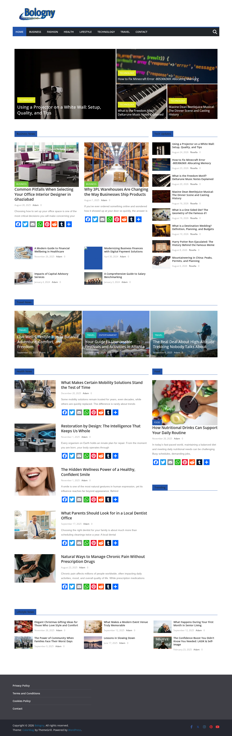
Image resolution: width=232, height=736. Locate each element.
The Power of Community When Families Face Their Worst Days (54, 639)
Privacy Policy (21, 685)
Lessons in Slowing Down (119, 638)
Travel (125, 32)
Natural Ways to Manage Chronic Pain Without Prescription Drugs (103, 559)
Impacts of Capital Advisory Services (51, 275)
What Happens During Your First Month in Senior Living (193, 623)
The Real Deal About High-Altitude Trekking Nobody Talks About (184, 344)
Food (157, 422)
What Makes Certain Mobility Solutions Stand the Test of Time (102, 385)
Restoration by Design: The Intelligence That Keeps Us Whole (100, 428)
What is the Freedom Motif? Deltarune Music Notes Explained (140, 112)
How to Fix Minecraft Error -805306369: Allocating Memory (158, 79)
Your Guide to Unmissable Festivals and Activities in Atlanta (114, 344)
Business (35, 32)
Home (19, 32)
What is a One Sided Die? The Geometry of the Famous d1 (190, 211)
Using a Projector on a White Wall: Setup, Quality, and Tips (59, 110)
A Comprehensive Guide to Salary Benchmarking (125, 275)
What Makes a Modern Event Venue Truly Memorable (126, 623)
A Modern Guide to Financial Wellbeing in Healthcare (52, 249)
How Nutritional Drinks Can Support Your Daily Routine (185, 430)
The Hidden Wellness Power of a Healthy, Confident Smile (98, 472)
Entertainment (108, 335)
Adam (36, 205)
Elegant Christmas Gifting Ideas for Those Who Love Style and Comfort (56, 623)
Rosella (194, 152)
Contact (141, 32)
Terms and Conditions (26, 693)
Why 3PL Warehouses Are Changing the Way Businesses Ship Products (116, 192)
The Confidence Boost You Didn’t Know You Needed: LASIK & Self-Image (193, 641)
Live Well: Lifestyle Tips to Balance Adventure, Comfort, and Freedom (48, 341)
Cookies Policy (22, 701)
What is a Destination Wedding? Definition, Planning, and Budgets (193, 227)
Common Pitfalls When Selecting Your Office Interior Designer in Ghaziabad (43, 194)
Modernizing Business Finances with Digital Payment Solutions (123, 249)
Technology (106, 32)
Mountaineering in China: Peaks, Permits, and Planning (192, 259)
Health (69, 32)
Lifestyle (86, 32)
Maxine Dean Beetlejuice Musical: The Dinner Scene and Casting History (191, 110)
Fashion (52, 32)
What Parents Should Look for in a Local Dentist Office (104, 515)
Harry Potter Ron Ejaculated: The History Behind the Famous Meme (193, 243)
